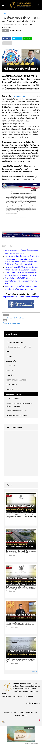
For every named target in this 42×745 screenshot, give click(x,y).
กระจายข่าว (10, 370)
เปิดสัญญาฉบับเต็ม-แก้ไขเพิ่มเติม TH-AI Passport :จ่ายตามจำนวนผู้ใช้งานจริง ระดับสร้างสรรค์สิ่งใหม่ (21, 588)
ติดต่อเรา (29, 703)
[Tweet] (17, 38)
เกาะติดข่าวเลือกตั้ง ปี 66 (15, 399)
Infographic (11, 384)
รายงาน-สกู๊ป (11, 361)
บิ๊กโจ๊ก (5, 323)
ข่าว (4, 318)
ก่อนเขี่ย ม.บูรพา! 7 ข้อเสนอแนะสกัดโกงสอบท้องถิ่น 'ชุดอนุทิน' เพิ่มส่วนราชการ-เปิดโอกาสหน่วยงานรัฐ (21, 516)
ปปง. (19, 323)
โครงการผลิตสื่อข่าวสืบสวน (16, 415)
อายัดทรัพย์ (12, 323)
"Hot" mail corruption (16, 380)
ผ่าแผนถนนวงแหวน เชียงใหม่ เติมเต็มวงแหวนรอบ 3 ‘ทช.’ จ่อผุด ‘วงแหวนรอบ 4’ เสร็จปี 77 (21, 552)
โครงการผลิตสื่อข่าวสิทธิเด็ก (16, 411)
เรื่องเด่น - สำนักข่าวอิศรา (15, 318)
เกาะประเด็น (10, 366)
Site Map (37, 703)
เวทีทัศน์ (9, 356)
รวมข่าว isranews (13, 394)
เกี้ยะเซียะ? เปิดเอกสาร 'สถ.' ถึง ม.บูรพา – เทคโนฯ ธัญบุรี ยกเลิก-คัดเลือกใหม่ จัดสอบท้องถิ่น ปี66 (20, 660)
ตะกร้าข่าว (10, 375)
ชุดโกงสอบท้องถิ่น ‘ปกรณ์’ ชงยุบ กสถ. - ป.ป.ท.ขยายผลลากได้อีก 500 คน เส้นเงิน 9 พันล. (20, 624)
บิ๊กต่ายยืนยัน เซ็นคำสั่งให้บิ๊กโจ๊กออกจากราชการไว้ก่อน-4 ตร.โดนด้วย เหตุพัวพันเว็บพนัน (21, 281)
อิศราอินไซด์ (10, 389)
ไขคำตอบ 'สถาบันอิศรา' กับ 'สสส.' (19, 347)
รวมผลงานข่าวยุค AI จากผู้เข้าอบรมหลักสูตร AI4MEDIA (19, 404)
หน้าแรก (4, 13)
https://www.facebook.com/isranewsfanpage (21, 297)
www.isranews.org (21, 96)
